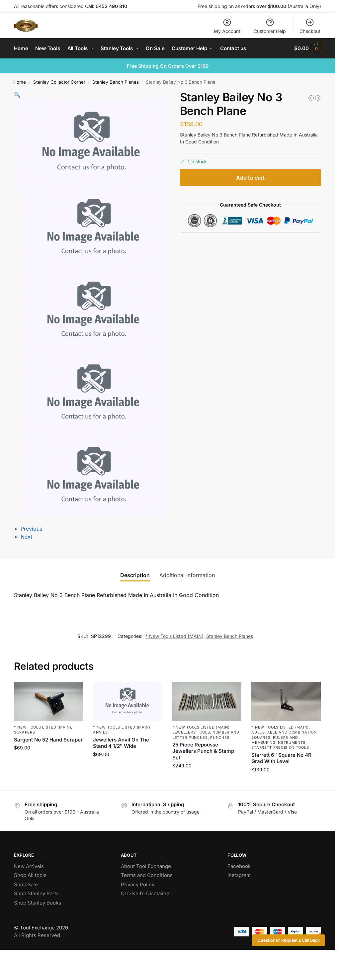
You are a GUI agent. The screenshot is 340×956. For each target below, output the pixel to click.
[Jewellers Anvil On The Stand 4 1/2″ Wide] (127, 701)
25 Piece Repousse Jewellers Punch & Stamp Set (203, 751)
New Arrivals (29, 866)
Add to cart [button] (48, 761)
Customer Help (270, 31)
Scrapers (24, 732)
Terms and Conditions (147, 875)
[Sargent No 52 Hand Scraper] (48, 701)
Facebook (239, 866)
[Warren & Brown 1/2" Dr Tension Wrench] (311, 98)
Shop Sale (26, 884)
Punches (219, 737)
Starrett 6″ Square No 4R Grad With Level (281, 758)
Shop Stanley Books (37, 903)
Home (19, 82)
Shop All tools (30, 875)
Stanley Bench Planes (115, 82)
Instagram (239, 875)
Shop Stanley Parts (36, 893)
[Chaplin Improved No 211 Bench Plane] (317, 98)
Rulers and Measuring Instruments (278, 740)
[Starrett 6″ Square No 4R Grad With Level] (286, 701)
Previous (31, 528)
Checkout (309, 31)
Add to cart (250, 177)
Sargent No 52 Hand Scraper (48, 740)
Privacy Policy (137, 884)
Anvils (100, 732)
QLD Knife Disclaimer (146, 893)
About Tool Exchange (146, 866)
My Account (227, 31)
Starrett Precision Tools (280, 747)
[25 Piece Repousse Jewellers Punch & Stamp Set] (207, 701)
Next (26, 536)
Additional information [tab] (187, 575)
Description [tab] (135, 575)
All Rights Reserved (37, 935)
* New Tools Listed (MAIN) (174, 636)
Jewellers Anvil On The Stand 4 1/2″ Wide (121, 743)
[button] (307, 48)
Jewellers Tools (191, 732)
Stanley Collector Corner (59, 82)
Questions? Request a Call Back (288, 940)
